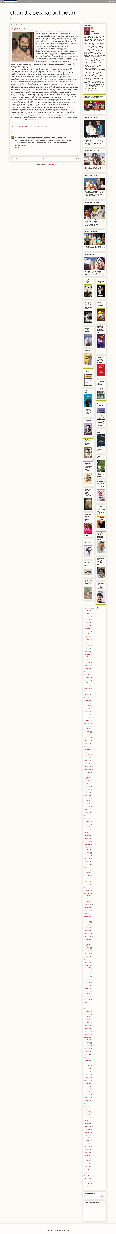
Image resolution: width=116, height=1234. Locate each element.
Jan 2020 (87, 798)
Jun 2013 (87, 1008)
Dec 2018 (87, 835)
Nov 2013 (87, 996)
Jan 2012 (87, 1057)
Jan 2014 (87, 991)
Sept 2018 (87, 844)
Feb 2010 (87, 1117)
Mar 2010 (87, 1115)
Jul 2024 (86, 671)
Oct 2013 (87, 999)
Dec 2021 (87, 734)
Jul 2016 (86, 919)
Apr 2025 (87, 645)
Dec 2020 (87, 766)
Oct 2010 (87, 1094)
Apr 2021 (87, 755)
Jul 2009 (86, 1138)
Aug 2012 (87, 1037)
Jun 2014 (87, 979)
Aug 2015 (87, 945)
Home (45, 159)
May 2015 (87, 950)
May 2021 (87, 752)
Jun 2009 (87, 1140)
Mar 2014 (87, 985)
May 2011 (87, 1077)
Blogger (67, 1230)
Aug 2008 (87, 1166)
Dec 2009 (87, 1123)
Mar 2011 (87, 1083)
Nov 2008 (87, 1161)
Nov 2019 (87, 804)
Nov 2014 (87, 965)
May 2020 (87, 786)
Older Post (75, 159)
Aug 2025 (87, 637)
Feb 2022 (87, 729)
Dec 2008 (87, 1158)
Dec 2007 (87, 1178)
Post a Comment (17, 151)
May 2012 (87, 1045)
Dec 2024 (87, 657)
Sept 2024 (87, 665)
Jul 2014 (86, 976)
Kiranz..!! (17, 135)
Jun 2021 (87, 749)
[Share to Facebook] (44, 126)
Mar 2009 (87, 1149)
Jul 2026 (86, 611)
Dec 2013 (87, 994)
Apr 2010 (87, 1112)
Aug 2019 (87, 812)
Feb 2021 (87, 760)
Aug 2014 (87, 973)
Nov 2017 (87, 873)
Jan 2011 (87, 1089)
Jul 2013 (86, 1005)
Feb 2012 (87, 1054)
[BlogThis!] (41, 126)
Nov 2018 (87, 838)
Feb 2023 (87, 694)
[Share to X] (42, 126)
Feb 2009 (87, 1152)
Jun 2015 (87, 948)
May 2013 (87, 1011)
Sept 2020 (87, 775)
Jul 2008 (86, 1169)
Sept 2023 (87, 688)
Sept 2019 (87, 809)
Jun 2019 (87, 818)
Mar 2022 (87, 726)
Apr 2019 (87, 824)
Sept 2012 (87, 1034)
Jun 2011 (87, 1074)
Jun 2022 (87, 717)
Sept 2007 (87, 1184)
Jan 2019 (87, 832)
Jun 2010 (87, 1106)
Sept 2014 (87, 971)
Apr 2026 (87, 619)
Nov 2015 (87, 939)
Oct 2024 (87, 662)
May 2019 (87, 821)
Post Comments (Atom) (48, 164)
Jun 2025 (87, 639)
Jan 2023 (87, 697)
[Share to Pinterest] (46, 126)
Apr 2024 (87, 680)
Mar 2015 (87, 956)
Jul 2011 (86, 1071)
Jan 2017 (87, 901)
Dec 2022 (87, 700)
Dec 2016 (87, 904)
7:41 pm (17, 147)
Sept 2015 (87, 942)
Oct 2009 (87, 1129)
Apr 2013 (87, 1014)
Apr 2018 (87, 858)
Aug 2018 (87, 847)
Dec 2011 (87, 1060)
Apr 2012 (87, 1048)
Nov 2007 (87, 1181)
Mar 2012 (87, 1051)
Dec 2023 (87, 685)
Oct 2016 (87, 910)
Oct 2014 (87, 968)
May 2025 (87, 642)
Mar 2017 (87, 896)
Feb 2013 (87, 1020)
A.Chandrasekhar (98, 28)
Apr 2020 (87, 789)
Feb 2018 (87, 864)
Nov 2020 (87, 769)
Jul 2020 (86, 781)
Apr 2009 (87, 1146)
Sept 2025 (87, 634)
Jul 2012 (86, 1040)
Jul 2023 (86, 691)
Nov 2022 (87, 703)
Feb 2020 (87, 795)
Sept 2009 (87, 1132)
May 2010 (87, 1109)
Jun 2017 (87, 887)
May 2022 (87, 720)
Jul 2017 (86, 884)
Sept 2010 (87, 1097)
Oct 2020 (87, 772)
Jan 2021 (87, 763)
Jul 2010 (86, 1103)
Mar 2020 (87, 792)
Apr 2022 (87, 723)
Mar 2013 (87, 1017)
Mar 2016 (87, 927)
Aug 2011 (87, 1068)
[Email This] (39, 126)
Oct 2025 (87, 631)
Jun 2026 (87, 613)
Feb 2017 (87, 899)
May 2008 (87, 1172)
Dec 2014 (87, 962)
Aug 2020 (87, 778)
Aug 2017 (87, 881)
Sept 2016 (87, 913)
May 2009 (87, 1143)
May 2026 (87, 616)
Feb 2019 (87, 829)
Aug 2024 (87, 668)
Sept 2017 (87, 878)
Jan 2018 (87, 867)
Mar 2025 (87, 648)
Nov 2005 (87, 1187)
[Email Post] (35, 126)
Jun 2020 (87, 783)
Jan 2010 (87, 1120)
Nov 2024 (87, 660)
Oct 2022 (87, 706)
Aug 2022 (87, 711)
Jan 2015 (87, 959)
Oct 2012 (87, 1031)
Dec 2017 (87, 870)
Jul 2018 (86, 850)
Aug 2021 (87, 743)
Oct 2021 (87, 737)
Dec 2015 (87, 936)
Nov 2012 (87, 1028)
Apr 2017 (87, 893)
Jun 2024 (87, 674)
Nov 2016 (87, 907)
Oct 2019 (87, 806)
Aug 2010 (87, 1100)
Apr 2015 (87, 953)
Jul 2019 (86, 815)
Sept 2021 (87, 740)
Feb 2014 (87, 988)
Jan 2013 (87, 1022)
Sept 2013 (87, 1002)
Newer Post (15, 159)
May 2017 (87, 890)
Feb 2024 (87, 683)
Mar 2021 (87, 757)
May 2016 (87, 924)
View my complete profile (91, 90)
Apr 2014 (87, 982)
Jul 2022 (86, 714)
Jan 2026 (87, 628)
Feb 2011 (87, 1086)
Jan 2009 (87, 1155)
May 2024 (87, 677)
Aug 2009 (87, 1135)
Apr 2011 (87, 1080)
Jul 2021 (86, 746)
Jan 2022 (87, 732)
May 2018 (87, 855)
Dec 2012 (87, 1025)
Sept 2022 (87, 709)
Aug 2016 (87, 916)
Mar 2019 (87, 827)
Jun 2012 (87, 1043)
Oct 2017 (87, 876)
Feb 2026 (87, 625)
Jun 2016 (87, 922)
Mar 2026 (87, 622)
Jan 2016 (87, 933)
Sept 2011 (87, 1066)
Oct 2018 (87, 841)
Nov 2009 (87, 1126)
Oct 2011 (87, 1063)
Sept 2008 (87, 1164)
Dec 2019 (87, 801)
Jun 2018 (87, 853)
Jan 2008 (87, 1175)
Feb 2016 (87, 930)
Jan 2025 (87, 654)
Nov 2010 (87, 1092)
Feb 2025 (87, 651)
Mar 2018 (87, 861)
